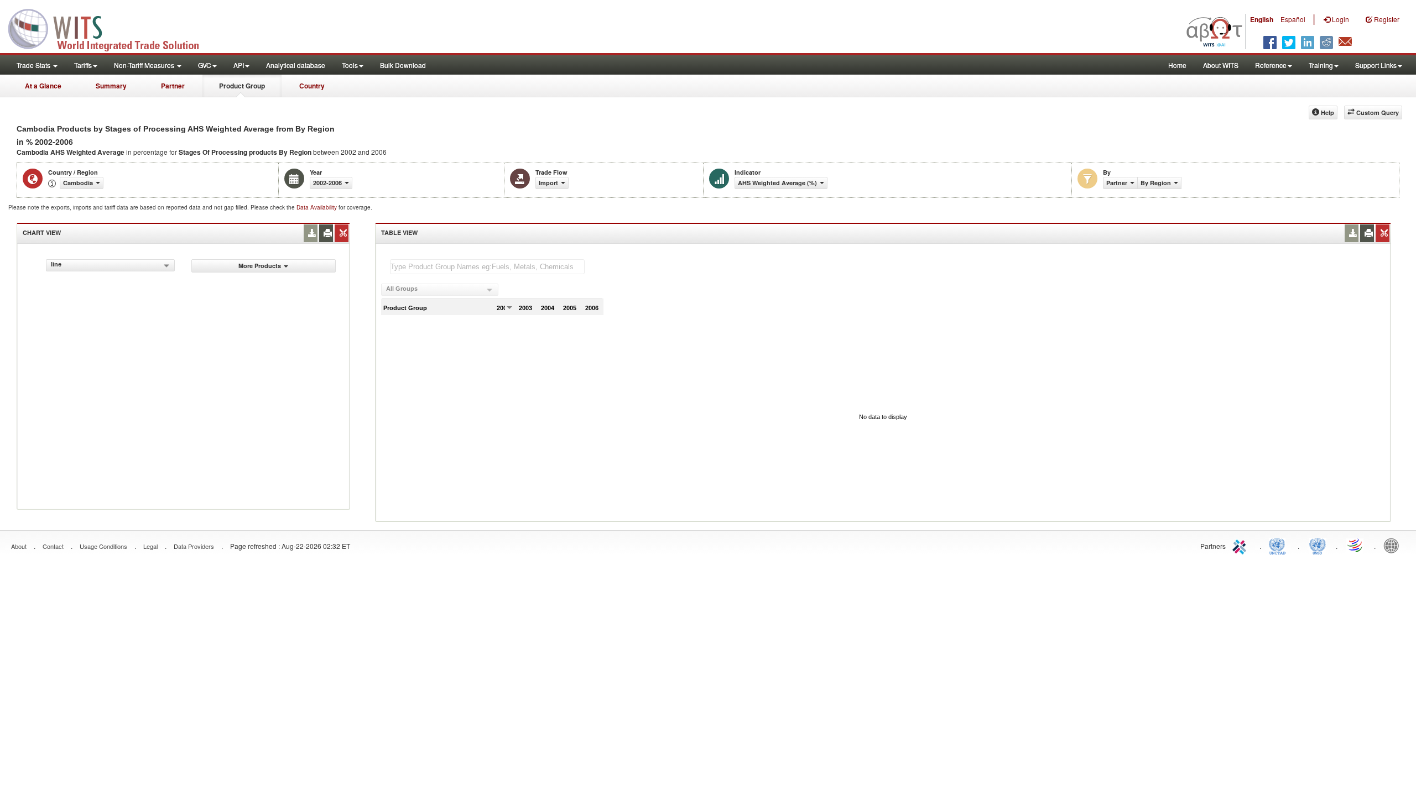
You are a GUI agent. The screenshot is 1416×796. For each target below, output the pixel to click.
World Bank (1394, 545)
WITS (110, 27)
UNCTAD (1279, 545)
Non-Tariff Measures (145, 65)
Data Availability (317, 207)
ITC (1241, 545)
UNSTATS (1317, 545)
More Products (259, 265)
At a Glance (43, 86)
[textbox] (487, 266)
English (1261, 19)
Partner (173, 86)
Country (312, 86)
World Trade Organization (1356, 545)
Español (1292, 19)
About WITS (1220, 65)
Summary (111, 86)
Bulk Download (403, 65)
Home (1177, 65)
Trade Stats (34, 65)
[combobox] (110, 265)
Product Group (242, 86)
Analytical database (295, 65)
